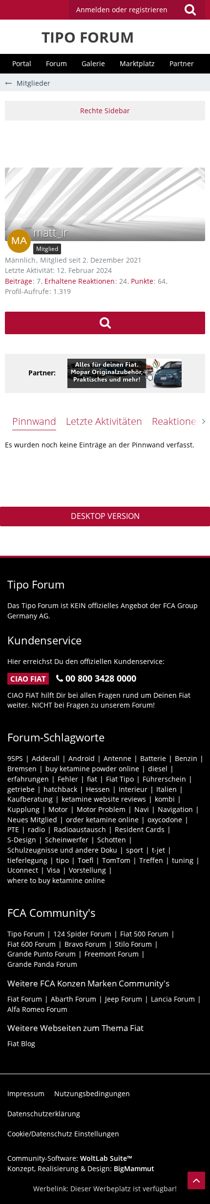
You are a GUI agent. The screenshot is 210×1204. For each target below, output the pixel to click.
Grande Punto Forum (41, 953)
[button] (137, 10)
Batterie (153, 758)
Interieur (133, 789)
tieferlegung (27, 860)
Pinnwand (34, 421)
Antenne (117, 758)
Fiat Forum (24, 999)
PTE (13, 829)
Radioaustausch (80, 829)
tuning (182, 860)
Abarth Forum (73, 999)
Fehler (68, 779)
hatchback (60, 789)
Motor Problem (101, 809)
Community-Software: (69, 1158)
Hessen (98, 789)
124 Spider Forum (82, 933)
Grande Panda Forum (42, 964)
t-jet (158, 850)
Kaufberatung (30, 799)
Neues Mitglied (32, 819)
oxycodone (164, 819)
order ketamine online (102, 819)
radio (36, 829)
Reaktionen (177, 421)
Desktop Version (105, 516)
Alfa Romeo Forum (37, 1009)
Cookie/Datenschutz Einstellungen (63, 1133)
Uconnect (22, 870)
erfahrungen (28, 779)
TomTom (116, 860)
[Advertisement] (107, 142)
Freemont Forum (111, 953)
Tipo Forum (25, 933)
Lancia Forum (173, 999)
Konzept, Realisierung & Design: (80, 1168)
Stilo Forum (133, 944)
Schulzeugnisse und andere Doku (62, 850)
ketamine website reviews (104, 799)
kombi (165, 799)
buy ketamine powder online (92, 768)
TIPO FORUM (88, 37)
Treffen (151, 860)
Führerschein (164, 779)
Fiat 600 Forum (31, 944)
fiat (92, 779)
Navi (141, 809)
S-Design (21, 839)
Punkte (142, 281)
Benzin (186, 758)
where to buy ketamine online (56, 880)
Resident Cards (140, 829)
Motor (58, 809)
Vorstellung (87, 870)
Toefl (85, 860)
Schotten (111, 839)
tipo (62, 860)
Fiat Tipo (120, 779)
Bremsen (22, 768)
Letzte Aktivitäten (104, 421)
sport (134, 850)
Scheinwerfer (66, 839)
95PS (15, 758)
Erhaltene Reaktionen (79, 281)
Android (81, 758)
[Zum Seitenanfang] (196, 1180)
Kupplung (23, 809)
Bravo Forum (85, 944)
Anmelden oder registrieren (122, 9)
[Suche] (190, 10)
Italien (166, 789)
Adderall (46, 758)
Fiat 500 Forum (144, 933)
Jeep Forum (123, 999)
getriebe (21, 789)
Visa (53, 870)
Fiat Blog (21, 1043)
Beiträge (18, 281)
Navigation (175, 809)
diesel (158, 768)
